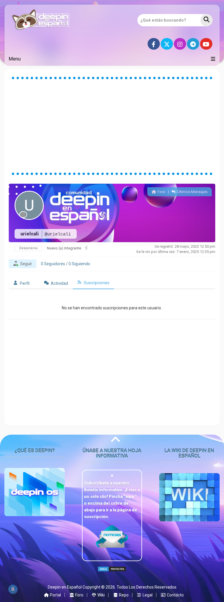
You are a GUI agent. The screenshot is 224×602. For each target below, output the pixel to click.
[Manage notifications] (13, 589)
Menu (15, 59)
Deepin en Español (65, 587)
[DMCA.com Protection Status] (112, 574)
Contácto (175, 595)
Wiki (101, 595)
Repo (123, 595)
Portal (55, 595)
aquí (130, 496)
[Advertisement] (112, 126)
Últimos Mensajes (191, 192)
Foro (161, 192)
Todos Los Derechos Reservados (146, 587)
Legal (147, 595)
